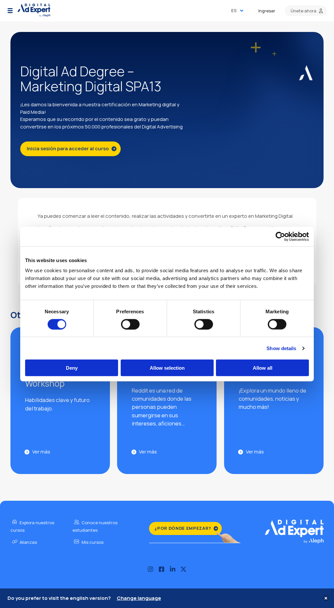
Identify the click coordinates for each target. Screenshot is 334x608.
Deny (72, 368)
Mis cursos (92, 542)
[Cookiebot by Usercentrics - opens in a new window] (280, 236)
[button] (10, 10)
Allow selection (167, 368)
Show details (281, 348)
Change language (139, 598)
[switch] (130, 324)
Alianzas (28, 542)
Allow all (262, 368)
